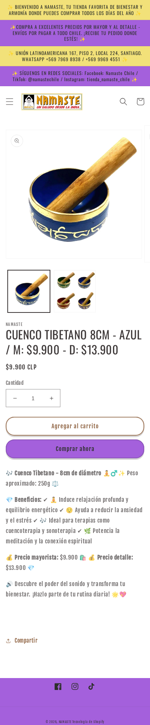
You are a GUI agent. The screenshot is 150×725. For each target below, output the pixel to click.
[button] (9, 101)
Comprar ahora (75, 449)
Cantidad (14, 383)
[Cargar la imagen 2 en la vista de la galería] (75, 291)
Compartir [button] (26, 640)
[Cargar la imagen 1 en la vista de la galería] (29, 291)
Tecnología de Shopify (88, 722)
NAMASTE (66, 722)
